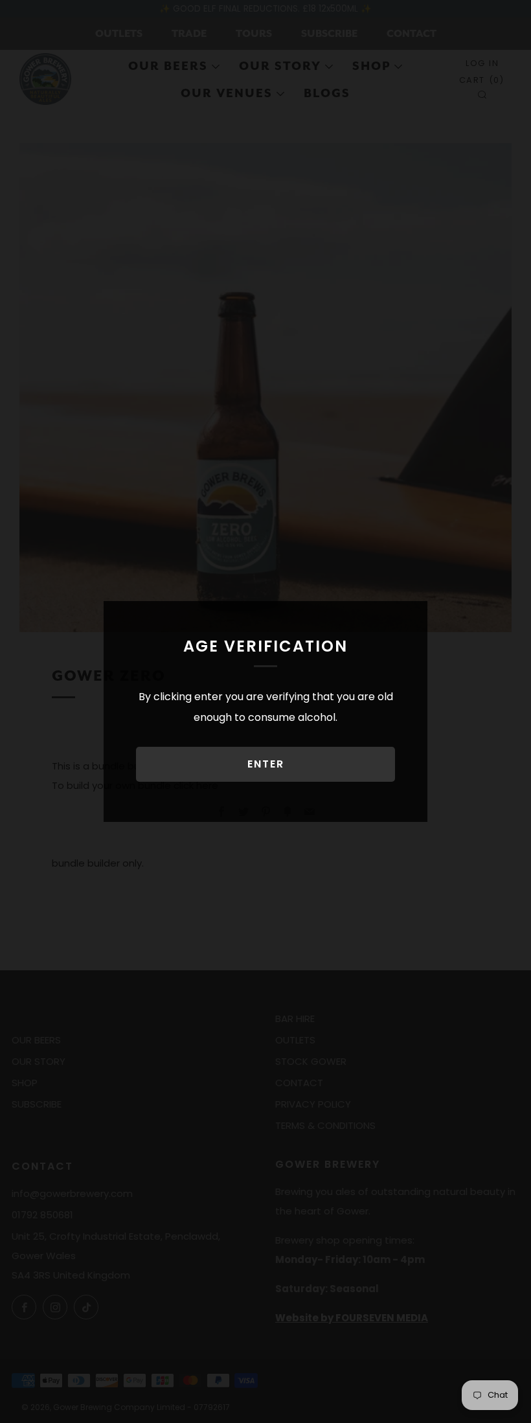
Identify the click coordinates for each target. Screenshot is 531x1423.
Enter (265, 764)
